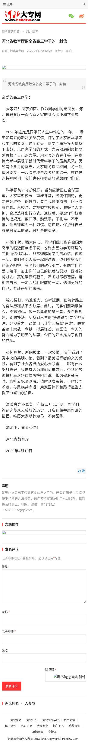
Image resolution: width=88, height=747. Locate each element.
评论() (69, 50)
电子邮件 (9, 631)
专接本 (52, 731)
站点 (5, 650)
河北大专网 (17, 50)
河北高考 (32, 31)
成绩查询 (74, 725)
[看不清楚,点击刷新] (69, 677)
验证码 (50, 669)
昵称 (6, 612)
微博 (82, 16)
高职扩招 (26, 725)
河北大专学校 (50, 720)
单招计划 (10, 725)
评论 (5, 566)
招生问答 (58, 725)
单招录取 (37, 731)
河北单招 (31, 720)
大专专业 (42, 725)
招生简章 (69, 720)
